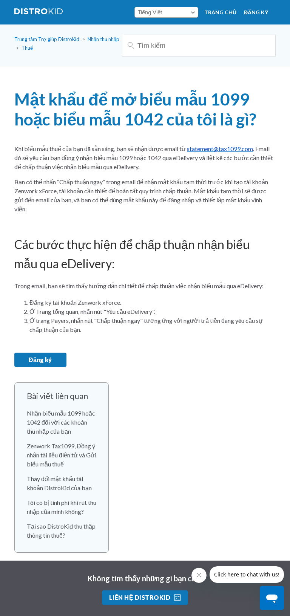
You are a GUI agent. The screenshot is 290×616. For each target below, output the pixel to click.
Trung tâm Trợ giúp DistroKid (46, 39)
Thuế (27, 48)
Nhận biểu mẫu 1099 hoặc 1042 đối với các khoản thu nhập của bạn (61, 422)
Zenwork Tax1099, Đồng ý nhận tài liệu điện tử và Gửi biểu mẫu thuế (61, 455)
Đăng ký (256, 12)
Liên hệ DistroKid (139, 597)
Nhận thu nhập (103, 39)
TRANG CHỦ (220, 12)
